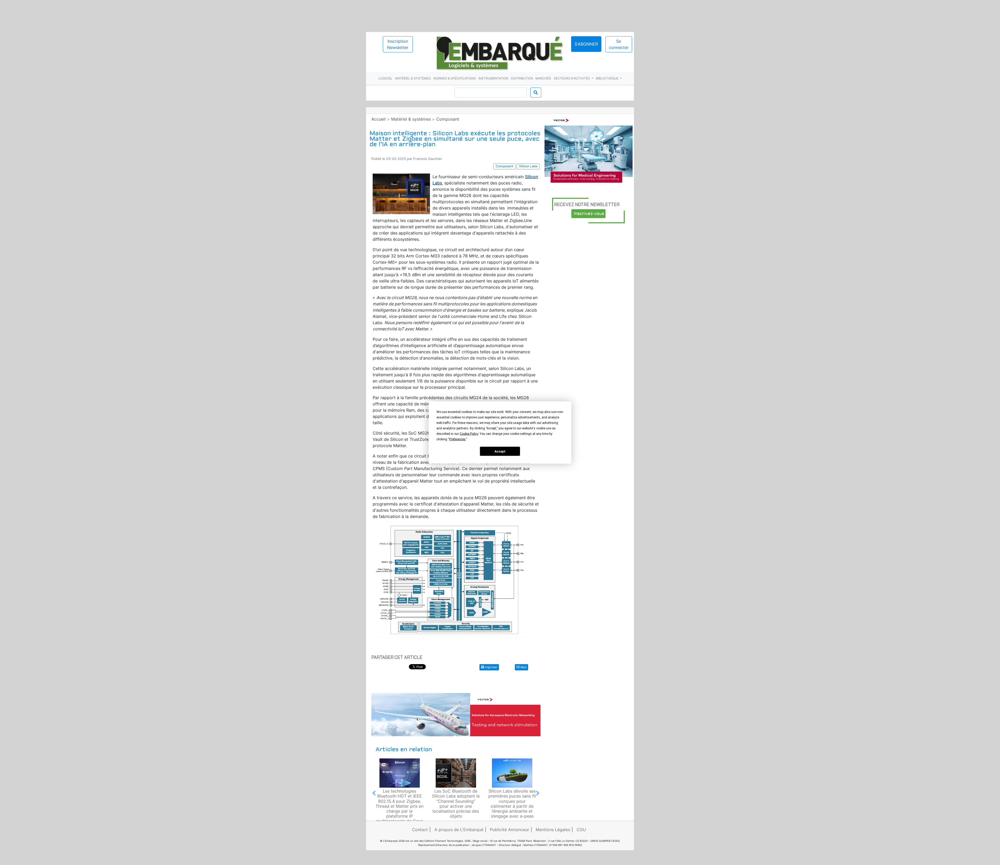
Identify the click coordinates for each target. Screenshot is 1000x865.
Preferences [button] (457, 439)
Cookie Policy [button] (469, 434)
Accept (500, 451)
